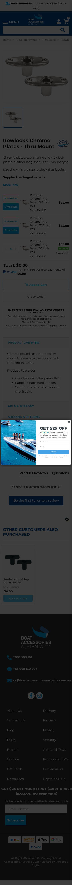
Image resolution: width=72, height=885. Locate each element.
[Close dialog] (69, 422)
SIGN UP (53, 452)
